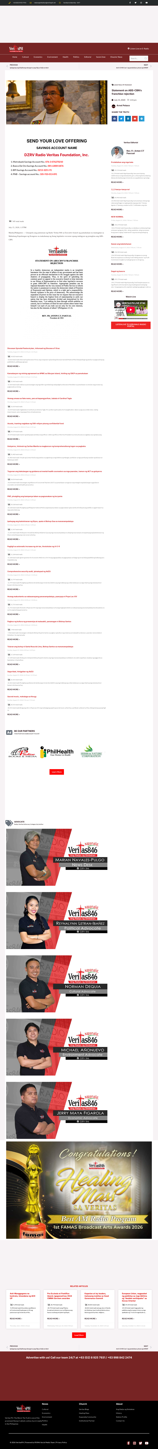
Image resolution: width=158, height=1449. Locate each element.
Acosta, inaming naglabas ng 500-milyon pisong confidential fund (35, 423)
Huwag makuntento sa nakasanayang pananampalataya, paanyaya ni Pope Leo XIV (42, 596)
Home (14, 57)
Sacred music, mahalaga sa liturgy (21, 696)
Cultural (25, 57)
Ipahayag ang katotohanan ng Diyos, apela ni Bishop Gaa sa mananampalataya (40, 521)
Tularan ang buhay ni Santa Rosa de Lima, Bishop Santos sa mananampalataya (40, 646)
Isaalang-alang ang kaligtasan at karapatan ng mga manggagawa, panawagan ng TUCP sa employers (49, 947)
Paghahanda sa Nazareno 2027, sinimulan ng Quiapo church (32, 922)
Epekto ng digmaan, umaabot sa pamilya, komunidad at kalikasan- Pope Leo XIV (41, 797)
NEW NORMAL (117, 217)
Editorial (87, 57)
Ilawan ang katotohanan (121, 244)
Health (65, 57)
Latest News (118, 85)
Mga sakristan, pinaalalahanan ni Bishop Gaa (26, 747)
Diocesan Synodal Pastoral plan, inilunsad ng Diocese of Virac (33, 348)
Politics (76, 57)
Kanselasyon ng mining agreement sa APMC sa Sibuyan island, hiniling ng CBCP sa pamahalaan (47, 373)
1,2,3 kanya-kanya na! (120, 189)
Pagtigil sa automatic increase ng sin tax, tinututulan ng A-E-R (33, 546)
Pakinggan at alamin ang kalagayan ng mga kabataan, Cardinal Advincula (38, 822)
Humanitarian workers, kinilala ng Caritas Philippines (29, 847)
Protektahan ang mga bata (122, 162)
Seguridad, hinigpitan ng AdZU (20, 671)
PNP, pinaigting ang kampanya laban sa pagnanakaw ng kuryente (34, 496)
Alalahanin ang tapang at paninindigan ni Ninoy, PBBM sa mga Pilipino (36, 872)
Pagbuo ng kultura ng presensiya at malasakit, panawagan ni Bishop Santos (39, 621)
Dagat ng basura (118, 271)
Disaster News (116, 57)
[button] (114, 118)
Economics (38, 57)
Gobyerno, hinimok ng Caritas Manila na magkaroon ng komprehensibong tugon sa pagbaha (46, 446)
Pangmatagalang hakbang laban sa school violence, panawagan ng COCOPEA (40, 722)
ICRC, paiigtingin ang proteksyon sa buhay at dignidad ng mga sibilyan (37, 772)
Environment (52, 57)
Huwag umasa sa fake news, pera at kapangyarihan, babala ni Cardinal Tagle (39, 398)
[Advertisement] (79, 24)
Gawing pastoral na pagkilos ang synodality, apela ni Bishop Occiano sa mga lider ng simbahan (47, 897)
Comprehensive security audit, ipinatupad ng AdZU (29, 571)
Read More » (13, 366)
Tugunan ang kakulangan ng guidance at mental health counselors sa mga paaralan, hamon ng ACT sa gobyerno (54, 471)
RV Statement (127, 85)
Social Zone (100, 57)
